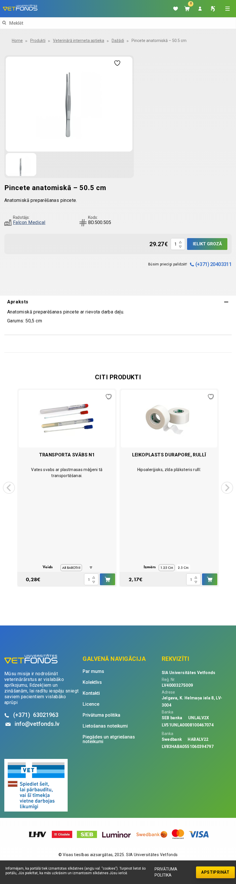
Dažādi (118, 40)
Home (17, 40)
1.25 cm (166, 567)
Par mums (93, 671)
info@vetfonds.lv (37, 723)
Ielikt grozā (207, 243)
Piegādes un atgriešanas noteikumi (109, 739)
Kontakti (91, 693)
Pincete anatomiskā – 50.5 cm (159, 40)
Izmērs (150, 566)
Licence (91, 704)
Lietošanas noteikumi (105, 726)
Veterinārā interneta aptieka (78, 40)
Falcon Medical (29, 222)
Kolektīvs (92, 682)
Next (227, 488)
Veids (48, 566)
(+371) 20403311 (213, 264)
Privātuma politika (166, 872)
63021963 (35, 714)
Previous (9, 488)
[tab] (118, 302)
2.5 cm (183, 567)
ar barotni (71, 567)
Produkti (37, 40)
